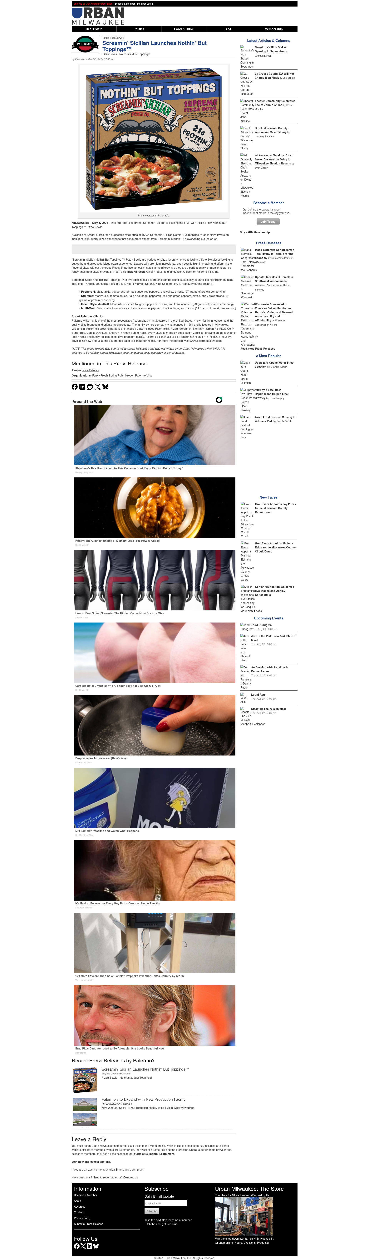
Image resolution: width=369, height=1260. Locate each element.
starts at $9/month (146, 1154)
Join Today (268, 221)
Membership (274, 29)
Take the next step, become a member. (168, 1220)
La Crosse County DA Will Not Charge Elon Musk (274, 75)
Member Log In (145, 3)
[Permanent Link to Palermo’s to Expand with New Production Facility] (85, 1127)
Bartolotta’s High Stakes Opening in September (271, 49)
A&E (228, 29)
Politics (139, 29)
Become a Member (268, 202)
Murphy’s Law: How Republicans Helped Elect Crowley (272, 394)
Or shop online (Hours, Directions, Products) (242, 1242)
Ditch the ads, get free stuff (161, 1224)
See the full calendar (252, 724)
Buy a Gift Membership (255, 232)
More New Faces (251, 611)
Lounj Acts (258, 694)
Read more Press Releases (257, 348)
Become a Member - (126, 3)
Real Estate (94, 29)
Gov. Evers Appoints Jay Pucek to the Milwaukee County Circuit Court (275, 508)
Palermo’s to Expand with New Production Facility (143, 1099)
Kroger (91, 235)
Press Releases (268, 242)
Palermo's (80, 59)
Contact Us (130, 1177)
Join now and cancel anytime (91, 1161)
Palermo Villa (143, 375)
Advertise (79, 1206)
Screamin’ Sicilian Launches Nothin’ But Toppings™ (145, 1069)
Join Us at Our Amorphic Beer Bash (93, 3)
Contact (78, 1212)
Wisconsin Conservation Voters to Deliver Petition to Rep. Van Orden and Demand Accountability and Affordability (274, 312)
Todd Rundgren (261, 625)
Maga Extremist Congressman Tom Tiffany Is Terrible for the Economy (274, 254)
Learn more (166, 1154)
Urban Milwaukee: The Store (249, 1188)
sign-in (114, 1169)
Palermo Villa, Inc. (122, 222)
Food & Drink (184, 29)
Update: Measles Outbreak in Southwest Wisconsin (274, 279)
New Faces (269, 497)
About (77, 1201)
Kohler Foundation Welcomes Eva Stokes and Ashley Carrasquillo (274, 591)
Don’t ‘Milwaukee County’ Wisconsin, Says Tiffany (271, 130)
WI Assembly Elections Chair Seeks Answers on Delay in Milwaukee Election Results (274, 159)
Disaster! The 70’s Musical (268, 709)
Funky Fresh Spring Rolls (130, 332)
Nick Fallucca (136, 271)
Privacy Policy (82, 1218)
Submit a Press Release (88, 1224)
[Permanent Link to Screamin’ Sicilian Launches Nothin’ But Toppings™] (85, 1092)
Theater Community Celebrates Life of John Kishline (275, 103)
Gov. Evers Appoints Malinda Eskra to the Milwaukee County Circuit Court (275, 547)
